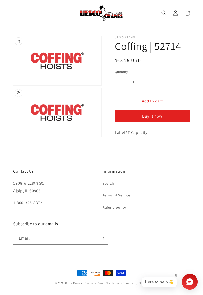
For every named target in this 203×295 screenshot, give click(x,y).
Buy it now (152, 116)
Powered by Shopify (135, 283)
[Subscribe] (102, 238)
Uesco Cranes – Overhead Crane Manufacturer (93, 283)
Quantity (121, 71)
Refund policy (114, 207)
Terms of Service (116, 195)
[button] (16, 13)
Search (108, 183)
